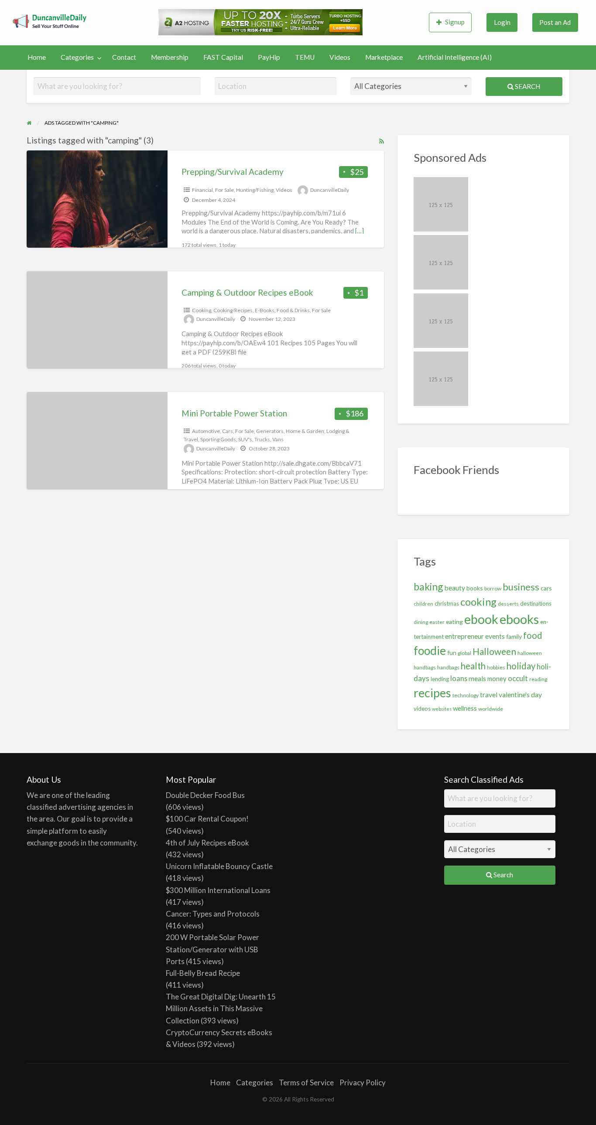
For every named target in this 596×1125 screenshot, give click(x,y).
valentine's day (520, 695)
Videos (339, 57)
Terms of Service (306, 1082)
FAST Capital (223, 57)
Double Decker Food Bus (205, 795)
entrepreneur (464, 636)
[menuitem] (450, 22)
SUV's (245, 439)
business (521, 587)
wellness (465, 708)
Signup (455, 22)
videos (422, 708)
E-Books (264, 310)
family (514, 636)
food (532, 635)
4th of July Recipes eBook (207, 842)
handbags (448, 667)
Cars (227, 431)
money (497, 678)
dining (421, 622)
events (495, 636)
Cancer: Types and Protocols (213, 913)
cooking (478, 602)
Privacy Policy (362, 1082)
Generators (270, 431)
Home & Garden (305, 431)
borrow (492, 588)
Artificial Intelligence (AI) (455, 57)
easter (437, 622)
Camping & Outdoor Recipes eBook (247, 292)
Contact (124, 57)
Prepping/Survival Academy (233, 172)
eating (454, 621)
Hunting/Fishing (255, 190)
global (464, 653)
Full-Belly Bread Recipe (203, 973)
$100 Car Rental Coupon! (207, 818)
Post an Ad (555, 22)
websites (442, 709)
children (423, 603)
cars (546, 588)
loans (458, 678)
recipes (432, 692)
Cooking (201, 310)
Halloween (494, 651)
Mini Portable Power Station (234, 413)
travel (488, 695)
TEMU (305, 57)
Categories (77, 57)
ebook (481, 619)
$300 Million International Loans (218, 890)
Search (527, 86)
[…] (359, 231)
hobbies (496, 667)
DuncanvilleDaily (329, 190)
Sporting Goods (218, 439)
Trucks (262, 439)
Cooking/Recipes (233, 310)
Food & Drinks (293, 310)
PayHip (269, 57)
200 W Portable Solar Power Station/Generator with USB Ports (212, 949)
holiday (521, 666)
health (473, 666)
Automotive (206, 431)
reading (538, 679)
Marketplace (384, 57)
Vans (278, 439)
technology (465, 695)
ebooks (519, 619)
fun (451, 652)
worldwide (490, 709)
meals (477, 678)
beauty (455, 588)
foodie (430, 651)
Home (36, 57)
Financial (202, 190)
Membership (169, 57)
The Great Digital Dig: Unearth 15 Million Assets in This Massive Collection (221, 1008)
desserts (508, 603)
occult (518, 678)
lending (440, 678)
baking (428, 586)
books (474, 588)
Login (502, 22)
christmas (447, 603)
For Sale (224, 190)
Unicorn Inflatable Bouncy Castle (219, 866)
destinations (535, 603)
